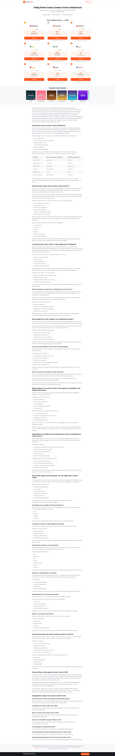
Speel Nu (34, 38)
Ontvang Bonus (85, 754)
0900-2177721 (36, 747)
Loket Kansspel (78, 745)
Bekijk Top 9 (88, 1)
